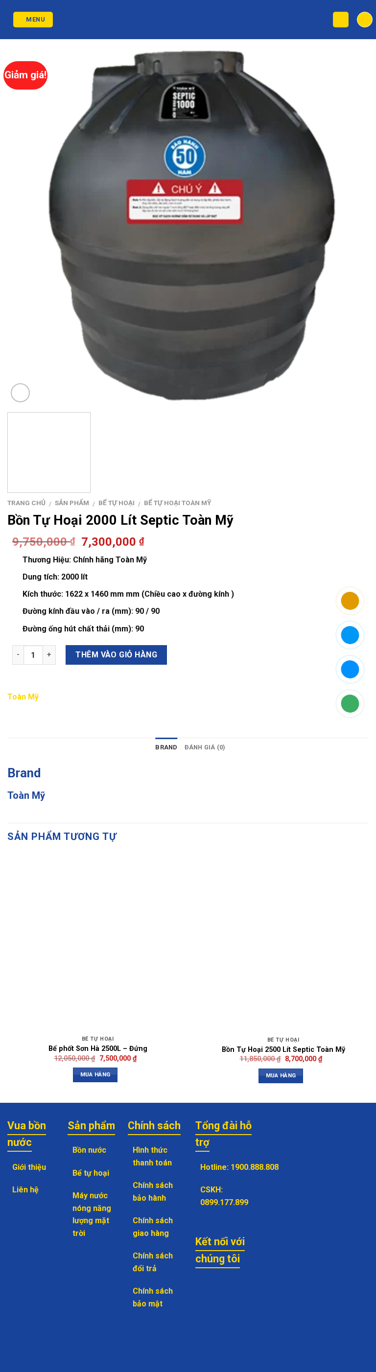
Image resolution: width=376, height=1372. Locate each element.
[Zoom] (20, 392)
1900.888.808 (255, 1167)
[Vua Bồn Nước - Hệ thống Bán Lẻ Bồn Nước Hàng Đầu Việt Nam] (188, 20)
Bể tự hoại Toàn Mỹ (177, 503)
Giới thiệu (29, 1167)
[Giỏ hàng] (365, 19)
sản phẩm (72, 503)
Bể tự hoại (116, 503)
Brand (166, 747)
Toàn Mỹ (23, 696)
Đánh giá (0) (205, 747)
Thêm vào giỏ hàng (116, 654)
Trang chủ (26, 503)
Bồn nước (89, 1150)
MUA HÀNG (95, 1074)
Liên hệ (25, 1189)
